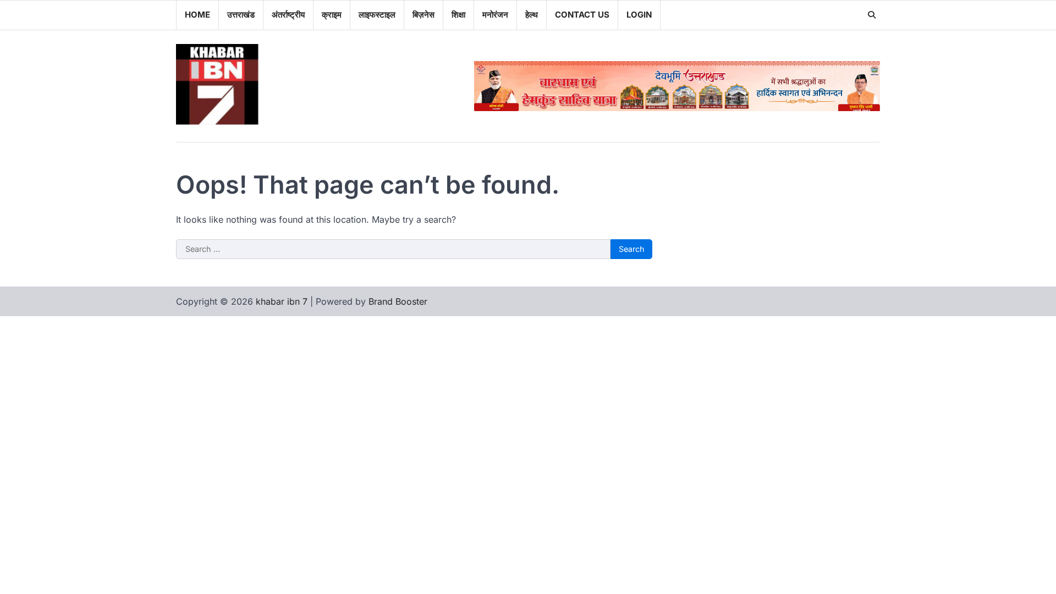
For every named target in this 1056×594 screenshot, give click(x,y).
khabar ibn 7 (281, 301)
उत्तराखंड (241, 14)
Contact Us (582, 14)
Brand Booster (398, 301)
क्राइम (332, 14)
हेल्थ (531, 14)
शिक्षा (458, 14)
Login (639, 14)
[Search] (872, 15)
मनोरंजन (495, 14)
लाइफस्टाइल (377, 14)
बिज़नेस (424, 14)
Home (197, 14)
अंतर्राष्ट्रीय (288, 14)
